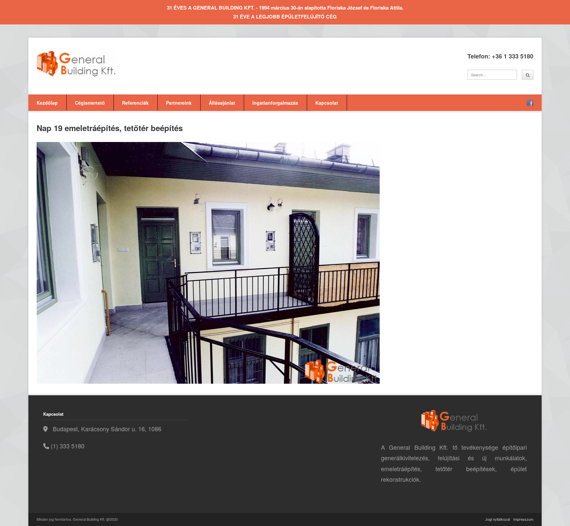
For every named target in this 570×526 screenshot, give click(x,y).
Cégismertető (90, 102)
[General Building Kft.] (86, 63)
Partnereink (179, 102)
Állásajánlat (222, 102)
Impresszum (523, 519)
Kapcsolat (326, 102)
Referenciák (135, 102)
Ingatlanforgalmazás (275, 102)
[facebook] (530, 102)
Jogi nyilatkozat (497, 519)
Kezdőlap (47, 102)
